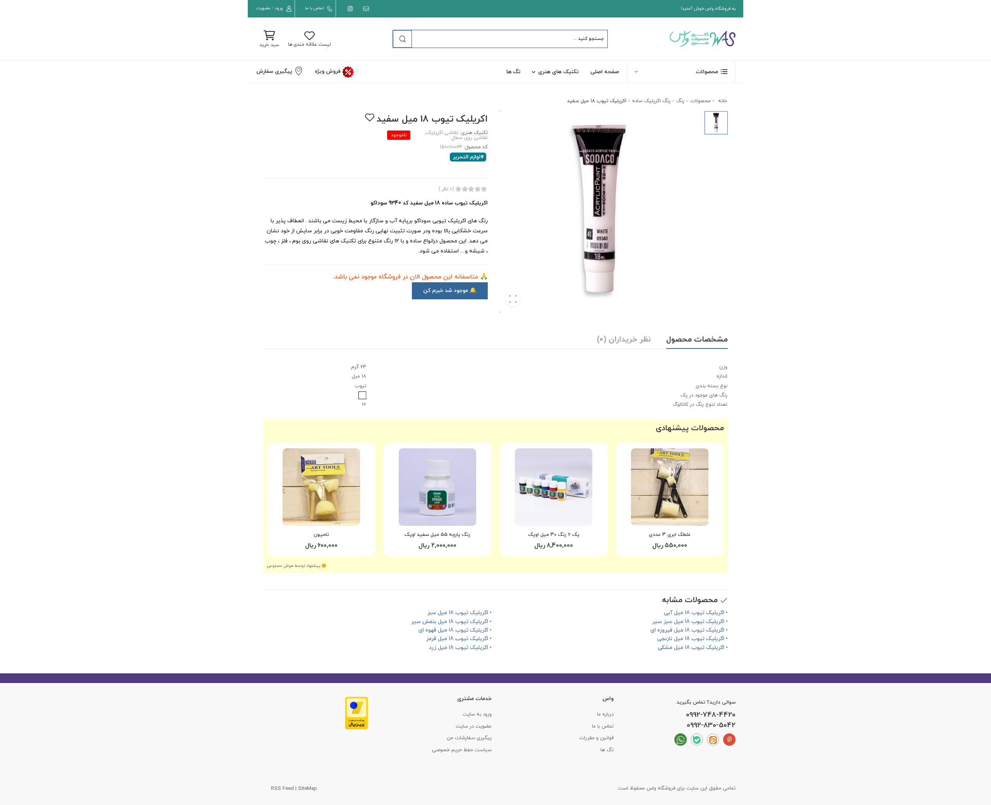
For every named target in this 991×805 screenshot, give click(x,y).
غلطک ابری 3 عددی (670, 534)
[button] (681, 71)
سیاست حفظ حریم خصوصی (462, 750)
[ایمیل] (364, 9)
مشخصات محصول (697, 339)
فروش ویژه (328, 71)
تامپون (321, 534)
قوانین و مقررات (596, 738)
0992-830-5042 (711, 725)
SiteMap (307, 788)
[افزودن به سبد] (669, 517)
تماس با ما (314, 8)
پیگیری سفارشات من (469, 738)
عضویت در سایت (474, 726)
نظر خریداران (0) (624, 339)
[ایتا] (713, 739)
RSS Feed (282, 788)
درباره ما (605, 714)
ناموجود (398, 135)
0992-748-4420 (711, 715)
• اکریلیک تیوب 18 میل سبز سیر (690, 621)
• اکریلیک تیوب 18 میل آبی (696, 612)
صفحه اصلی (604, 72)
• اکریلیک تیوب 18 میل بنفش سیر (451, 621)
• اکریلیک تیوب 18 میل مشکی (693, 647)
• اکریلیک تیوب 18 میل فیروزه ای (689, 630)
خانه (722, 101)
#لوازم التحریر (468, 157)
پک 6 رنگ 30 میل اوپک (554, 534)
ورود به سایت (477, 714)
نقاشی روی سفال (469, 137)
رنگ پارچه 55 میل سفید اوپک (437, 534)
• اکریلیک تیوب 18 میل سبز (459, 612)
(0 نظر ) (446, 189)
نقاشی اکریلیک (442, 132)
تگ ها (513, 72)
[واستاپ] (680, 739)
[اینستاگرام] (349, 9)
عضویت (263, 8)
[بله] (697, 739)
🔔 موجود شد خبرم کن (449, 290)
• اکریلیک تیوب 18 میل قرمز (459, 638)
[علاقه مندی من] (369, 117)
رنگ (680, 101)
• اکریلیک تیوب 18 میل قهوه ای (455, 630)
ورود (279, 8)
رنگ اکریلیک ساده (651, 101)
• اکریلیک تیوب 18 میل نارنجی (692, 638)
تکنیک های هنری (558, 72)
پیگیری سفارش (274, 71)
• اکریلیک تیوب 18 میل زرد (460, 647)
